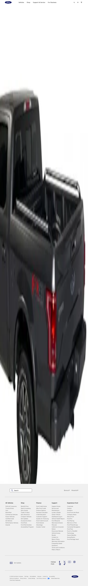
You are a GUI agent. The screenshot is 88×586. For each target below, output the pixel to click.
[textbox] (21, 490)
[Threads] (60, 564)
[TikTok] (65, 564)
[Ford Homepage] (75, 576)
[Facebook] (60, 562)
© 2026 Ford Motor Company (16, 576)
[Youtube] (69, 562)
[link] (26, 576)
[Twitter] (65, 562)
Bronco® (67, 490)
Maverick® (75, 490)
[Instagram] (74, 562)
